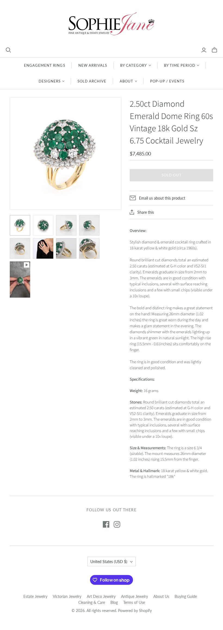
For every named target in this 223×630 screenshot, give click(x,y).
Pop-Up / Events (167, 81)
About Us (161, 596)
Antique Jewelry (134, 596)
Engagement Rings (44, 65)
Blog (114, 602)
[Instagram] (117, 524)
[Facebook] (106, 524)
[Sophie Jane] (111, 23)
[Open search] (8, 50)
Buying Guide (186, 596)
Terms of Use (134, 602)
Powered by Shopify (135, 610)
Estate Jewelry (35, 596)
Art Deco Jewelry (101, 596)
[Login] (204, 50)
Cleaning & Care (91, 602)
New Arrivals (92, 65)
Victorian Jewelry (67, 596)
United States (108, 561)
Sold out (171, 175)
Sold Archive (92, 81)
